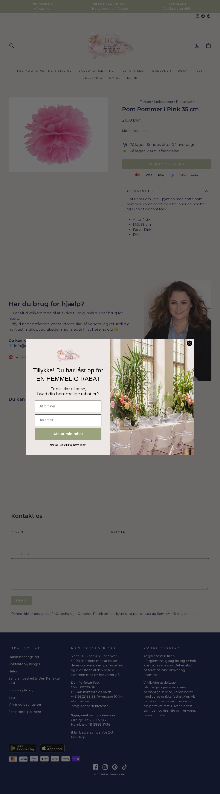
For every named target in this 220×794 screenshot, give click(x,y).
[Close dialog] (189, 343)
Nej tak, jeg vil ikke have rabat (68, 445)
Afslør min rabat (68, 434)
